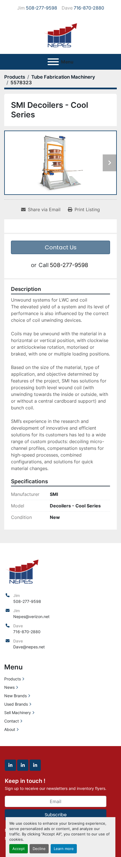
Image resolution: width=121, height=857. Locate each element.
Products (12, 678)
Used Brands (16, 704)
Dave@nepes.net (29, 646)
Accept (18, 849)
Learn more (64, 849)
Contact (11, 721)
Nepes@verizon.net (31, 616)
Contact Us (61, 247)
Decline (39, 849)
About (9, 729)
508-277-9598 (41, 8)
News (9, 687)
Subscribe (56, 815)
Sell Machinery (17, 712)
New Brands (15, 695)
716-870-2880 (89, 8)
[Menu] (53, 61)
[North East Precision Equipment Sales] (22, 570)
